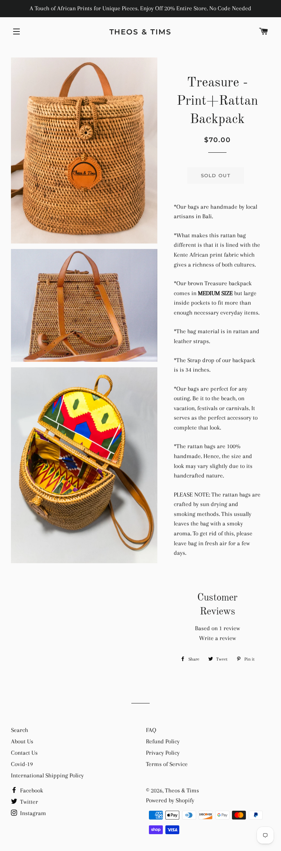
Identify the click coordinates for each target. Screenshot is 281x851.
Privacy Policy (163, 752)
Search (19, 729)
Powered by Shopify (170, 800)
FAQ (151, 729)
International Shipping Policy (47, 775)
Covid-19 (22, 764)
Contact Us (24, 752)
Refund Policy (163, 741)
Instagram (32, 813)
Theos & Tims (140, 31)
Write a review (217, 638)
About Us (22, 741)
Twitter (28, 801)
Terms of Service (167, 764)
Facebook (31, 790)
